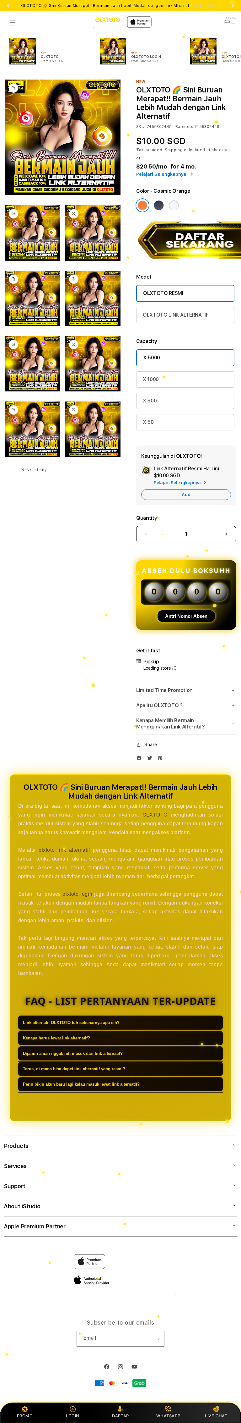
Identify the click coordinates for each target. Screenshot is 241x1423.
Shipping (174, 150)
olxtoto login (77, 894)
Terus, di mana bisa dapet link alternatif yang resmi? (74, 1068)
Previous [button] (8, 6)
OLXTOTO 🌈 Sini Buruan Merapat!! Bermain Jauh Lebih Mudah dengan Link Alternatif (120, 5)
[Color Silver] (174, 205)
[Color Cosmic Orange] (142, 205)
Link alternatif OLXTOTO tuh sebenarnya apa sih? (71, 1022)
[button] (12, 22)
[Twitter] (151, 759)
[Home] (107, 20)
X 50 (148, 422)
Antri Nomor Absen (186, 616)
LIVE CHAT (216, 1415)
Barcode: (184, 127)
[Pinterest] (161, 759)
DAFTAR (120, 1415)
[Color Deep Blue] (159, 205)
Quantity (146, 518)
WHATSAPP (168, 1415)
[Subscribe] (157, 1339)
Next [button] (233, 6)
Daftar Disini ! (206, 5)
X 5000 (151, 358)
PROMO (25, 1415)
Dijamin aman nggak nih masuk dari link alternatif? (73, 1053)
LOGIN (72, 1415)
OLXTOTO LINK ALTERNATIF (176, 315)
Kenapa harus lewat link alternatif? (56, 1038)
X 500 (150, 401)
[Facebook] (140, 759)
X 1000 (151, 379)
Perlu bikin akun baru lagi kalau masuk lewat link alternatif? (81, 1084)
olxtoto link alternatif (64, 850)
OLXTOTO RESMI (163, 293)
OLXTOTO (155, 814)
